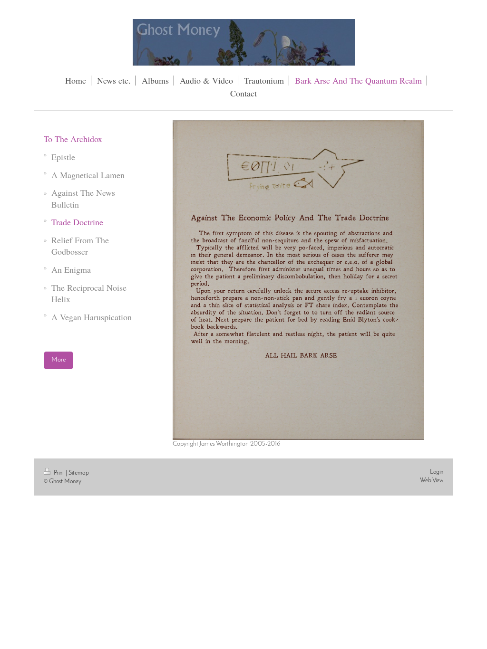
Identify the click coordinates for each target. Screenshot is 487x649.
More (58, 359)
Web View (431, 480)
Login (436, 472)
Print (59, 473)
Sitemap (78, 473)
